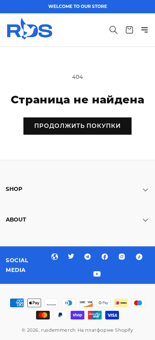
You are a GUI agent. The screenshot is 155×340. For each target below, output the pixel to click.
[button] (113, 30)
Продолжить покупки (77, 125)
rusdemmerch (58, 330)
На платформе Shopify (105, 330)
